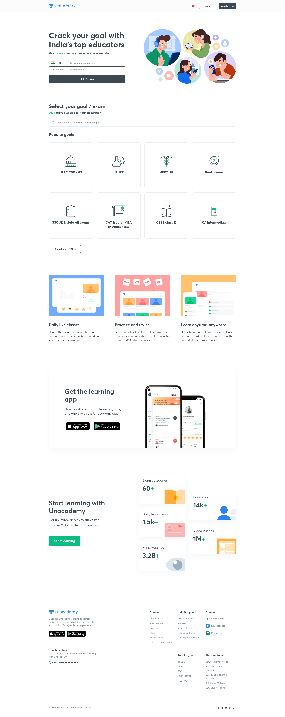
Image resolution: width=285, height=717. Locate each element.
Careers (154, 628)
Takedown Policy (186, 632)
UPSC (181, 666)
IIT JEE (181, 661)
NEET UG (183, 680)
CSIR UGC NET (186, 675)
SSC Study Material (216, 687)
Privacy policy (157, 637)
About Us (154, 618)
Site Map (182, 623)
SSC (180, 671)
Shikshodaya (156, 623)
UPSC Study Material (217, 661)
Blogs (152, 632)
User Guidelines (186, 618)
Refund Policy (185, 628)
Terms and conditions (161, 642)
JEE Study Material (215, 682)
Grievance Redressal (188, 637)
